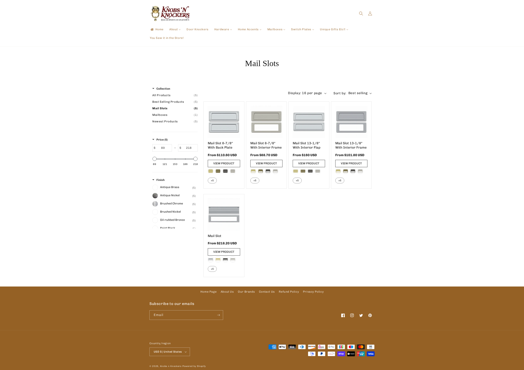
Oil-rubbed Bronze (225, 171)
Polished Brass (210, 171)
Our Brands (246, 291)
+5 (212, 180)
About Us (227, 291)
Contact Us (267, 291)
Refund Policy (289, 291)
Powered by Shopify (194, 366)
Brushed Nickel (233, 171)
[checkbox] (174, 187)
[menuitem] (156, 29)
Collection (163, 88)
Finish (160, 180)
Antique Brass (218, 171)
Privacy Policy (313, 291)
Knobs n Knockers (171, 366)
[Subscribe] (218, 315)
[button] (361, 13)
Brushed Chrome (210, 259)
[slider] (154, 159)
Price (162, 139)
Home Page (208, 291)
